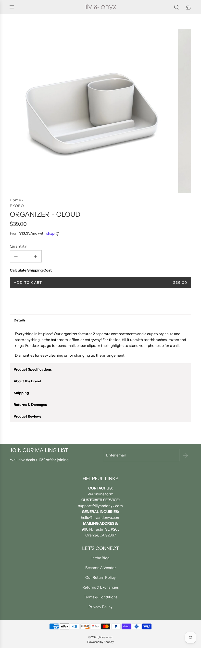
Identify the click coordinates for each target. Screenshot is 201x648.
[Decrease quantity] (16, 256)
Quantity (18, 246)
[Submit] (185, 455)
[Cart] (188, 7)
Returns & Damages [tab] (30, 404)
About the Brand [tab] (27, 381)
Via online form (100, 494)
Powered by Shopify (100, 642)
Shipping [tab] (21, 393)
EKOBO (17, 206)
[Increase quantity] (35, 256)
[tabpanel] (100, 345)
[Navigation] (12, 7)
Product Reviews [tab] (27, 416)
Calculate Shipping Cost (31, 270)
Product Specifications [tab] (33, 369)
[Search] (176, 7)
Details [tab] (19, 320)
